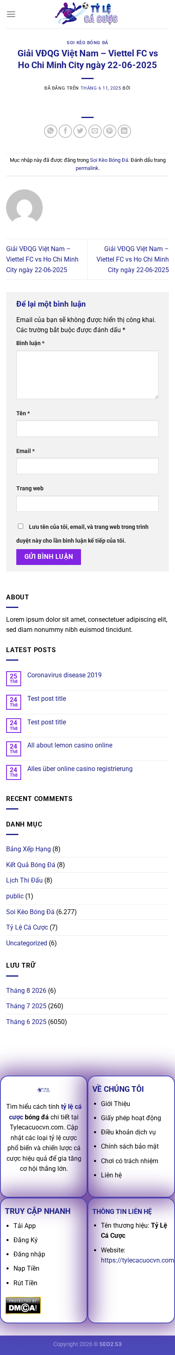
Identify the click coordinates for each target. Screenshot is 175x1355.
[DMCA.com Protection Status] (23, 1305)
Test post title (46, 698)
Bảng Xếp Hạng (28, 849)
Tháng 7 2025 (26, 1006)
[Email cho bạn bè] (95, 131)
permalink (87, 168)
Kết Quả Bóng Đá (30, 865)
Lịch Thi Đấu (24, 880)
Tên (23, 413)
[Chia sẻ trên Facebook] (65, 131)
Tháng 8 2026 (26, 990)
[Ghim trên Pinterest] (109, 131)
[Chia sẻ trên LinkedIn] (124, 131)
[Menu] (11, 14)
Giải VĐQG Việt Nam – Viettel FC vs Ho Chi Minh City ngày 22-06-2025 (42, 259)
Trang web (30, 488)
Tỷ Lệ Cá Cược (27, 927)
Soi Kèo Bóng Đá (87, 42)
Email (25, 451)
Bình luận (30, 343)
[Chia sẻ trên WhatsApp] (50, 131)
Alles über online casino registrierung (80, 769)
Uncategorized (26, 943)
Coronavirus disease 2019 (64, 675)
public (15, 896)
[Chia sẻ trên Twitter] (80, 131)
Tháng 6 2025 (26, 1022)
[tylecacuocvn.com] (87, 14)
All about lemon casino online (69, 745)
